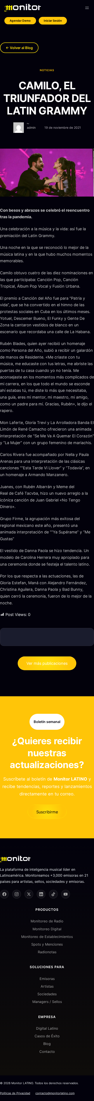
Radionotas (47, 952)
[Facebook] (4, 894)
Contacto (47, 1051)
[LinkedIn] (41, 894)
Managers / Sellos (47, 1001)
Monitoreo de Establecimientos (47, 936)
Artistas (47, 986)
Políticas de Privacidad (15, 1093)
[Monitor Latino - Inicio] (22, 8)
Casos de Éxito (47, 1036)
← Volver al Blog (19, 48)
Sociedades (47, 994)
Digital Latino (47, 1028)
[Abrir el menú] (87, 8)
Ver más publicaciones (47, 663)
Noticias (47, 70)
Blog (47, 1043)
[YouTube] (65, 894)
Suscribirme (47, 812)
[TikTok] (53, 894)
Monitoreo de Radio (47, 921)
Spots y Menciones (47, 944)
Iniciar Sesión (53, 20)
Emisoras (47, 978)
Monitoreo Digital (47, 929)
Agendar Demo (20, 20)
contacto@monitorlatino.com (55, 1093)
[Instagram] (16, 894)
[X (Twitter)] (28, 894)
